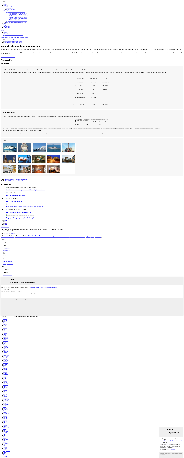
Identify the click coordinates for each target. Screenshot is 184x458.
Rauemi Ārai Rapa (53, 237)
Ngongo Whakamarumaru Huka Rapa (18, 14)
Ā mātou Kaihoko (10, 9)
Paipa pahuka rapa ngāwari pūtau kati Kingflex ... (21, 218)
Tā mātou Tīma (9, 8)
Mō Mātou (5, 5)
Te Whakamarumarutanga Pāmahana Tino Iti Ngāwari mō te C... (25, 190)
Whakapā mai (6, 27)
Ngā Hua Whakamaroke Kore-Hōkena (18, 18)
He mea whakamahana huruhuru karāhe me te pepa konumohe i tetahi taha (32, 237)
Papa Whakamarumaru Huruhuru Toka (14, 180)
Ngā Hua (5, 10)
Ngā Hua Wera (31, 235)
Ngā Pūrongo (6, 26)
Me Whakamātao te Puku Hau (7, 237)
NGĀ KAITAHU (5, 227)
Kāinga (5, 4)
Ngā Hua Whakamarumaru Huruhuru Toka (16, 22)
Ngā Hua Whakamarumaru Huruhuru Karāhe (16, 21)
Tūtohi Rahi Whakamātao (79, 237)
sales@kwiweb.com (8, 264)
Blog (4, 25)
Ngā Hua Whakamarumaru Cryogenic (18, 17)
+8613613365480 (7, 275)
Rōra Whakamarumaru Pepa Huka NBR (18, 212)
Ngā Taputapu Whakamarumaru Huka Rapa (19, 15)
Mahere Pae (38, 235)
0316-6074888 (6, 248)
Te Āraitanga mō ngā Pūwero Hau (93, 237)
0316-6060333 (6, 250)
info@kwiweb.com (11, 233)
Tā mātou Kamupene (11, 6)
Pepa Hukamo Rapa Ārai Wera (15, 195)
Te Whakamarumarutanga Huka (65, 237)
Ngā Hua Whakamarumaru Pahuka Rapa (15, 12)
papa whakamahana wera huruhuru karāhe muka (16, 179)
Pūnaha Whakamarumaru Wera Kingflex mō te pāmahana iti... (25, 206)
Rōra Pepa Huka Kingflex (14, 201)
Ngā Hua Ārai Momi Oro (15, 19)
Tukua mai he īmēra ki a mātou (8, 57)
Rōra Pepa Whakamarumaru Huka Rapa (18, 13)
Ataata (4, 23)
